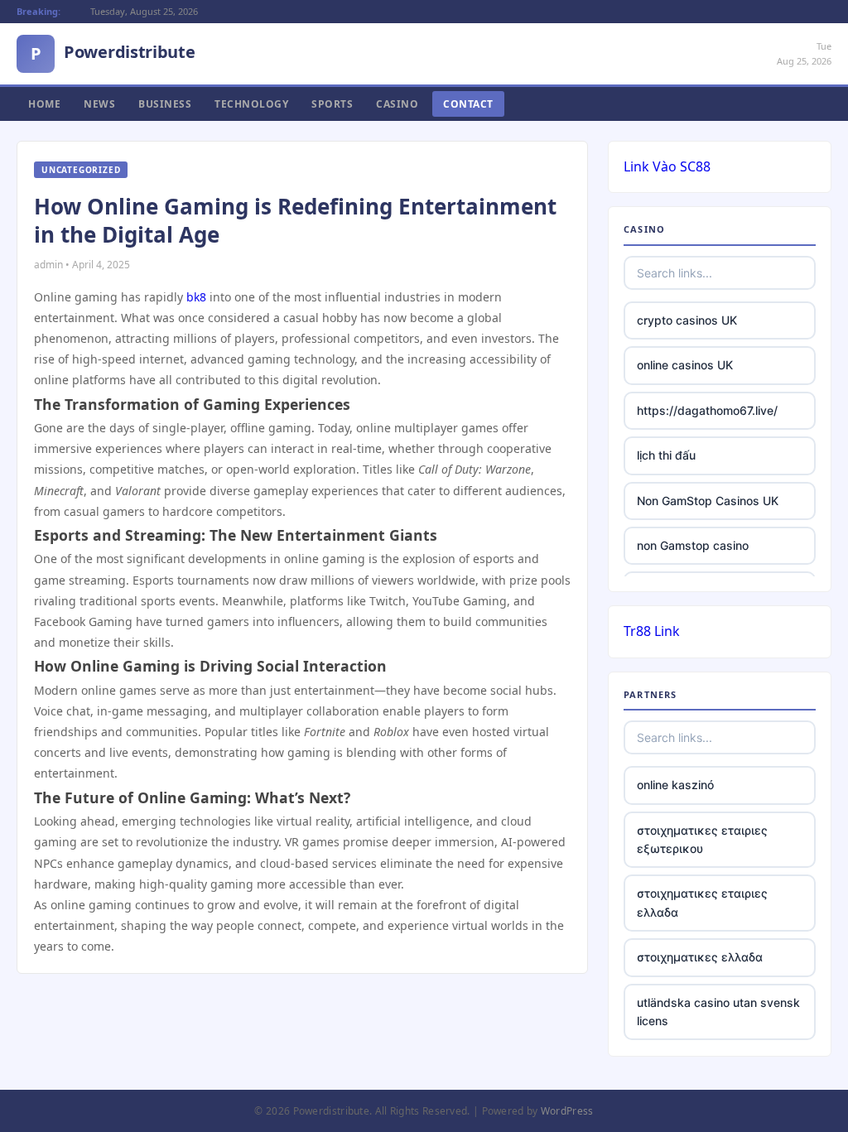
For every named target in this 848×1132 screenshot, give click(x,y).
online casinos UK (685, 365)
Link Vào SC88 (667, 166)
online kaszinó (675, 785)
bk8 (196, 297)
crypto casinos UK (687, 320)
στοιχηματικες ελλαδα (700, 957)
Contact (468, 104)
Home (44, 104)
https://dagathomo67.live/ (707, 410)
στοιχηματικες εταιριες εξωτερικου (702, 839)
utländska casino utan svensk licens (718, 1011)
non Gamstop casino (693, 545)
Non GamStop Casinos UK (707, 501)
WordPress (567, 1111)
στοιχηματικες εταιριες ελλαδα (702, 902)
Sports (332, 104)
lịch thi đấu (666, 455)
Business (164, 104)
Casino (397, 104)
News (99, 104)
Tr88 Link (652, 631)
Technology (251, 104)
